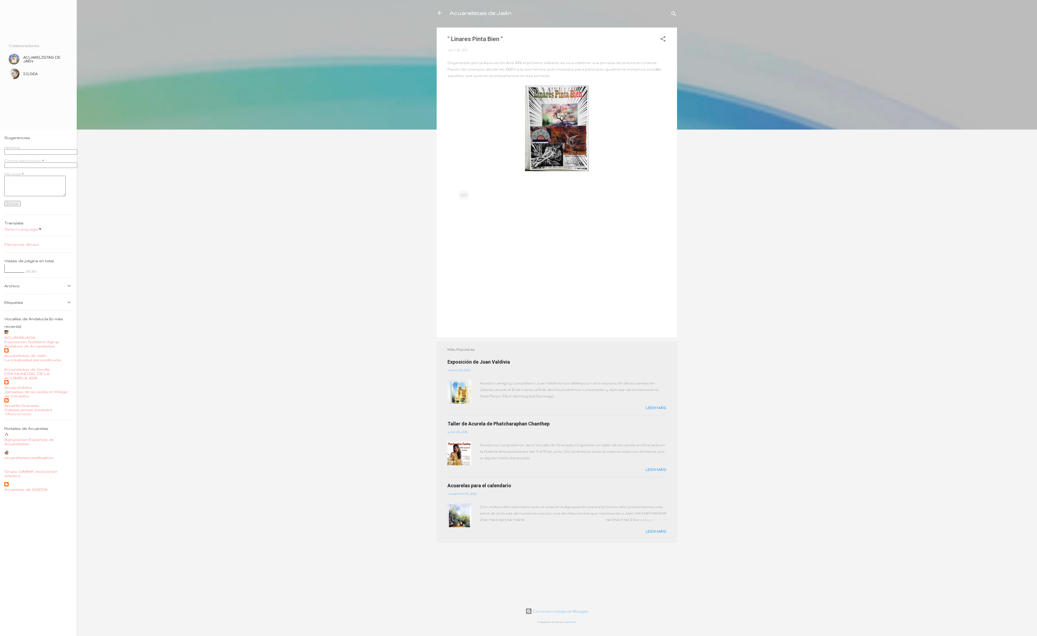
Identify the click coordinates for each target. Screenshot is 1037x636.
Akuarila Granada (21, 405)
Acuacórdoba (18, 387)
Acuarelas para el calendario (479, 485)
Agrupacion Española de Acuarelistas (29, 441)
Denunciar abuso (21, 244)
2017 (464, 195)
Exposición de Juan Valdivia (478, 362)
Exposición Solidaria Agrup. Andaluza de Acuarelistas (32, 344)
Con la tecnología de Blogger (560, 611)
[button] (663, 40)
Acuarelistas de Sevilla (27, 369)
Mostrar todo (19, 414)
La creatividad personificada (32, 360)
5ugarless (569, 622)
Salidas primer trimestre (28, 410)
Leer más (656, 408)
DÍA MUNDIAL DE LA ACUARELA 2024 (27, 375)
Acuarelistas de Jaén (480, 13)
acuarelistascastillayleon (28, 457)
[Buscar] (674, 14)
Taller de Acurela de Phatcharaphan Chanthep (498, 424)
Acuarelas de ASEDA (26, 489)
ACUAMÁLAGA (19, 337)
